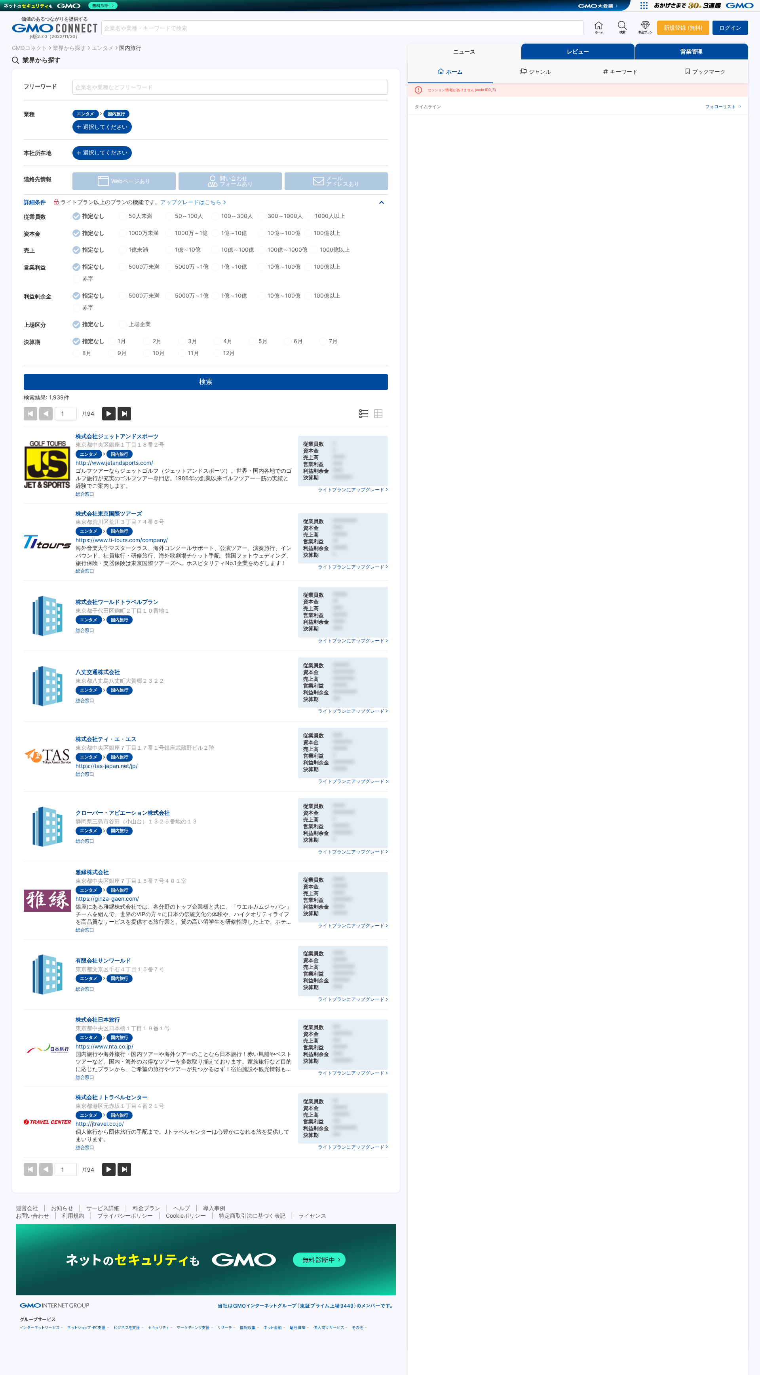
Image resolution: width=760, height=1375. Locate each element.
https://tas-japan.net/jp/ (107, 765)
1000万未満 (144, 232)
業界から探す (69, 47)
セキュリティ (158, 1327)
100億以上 (327, 232)
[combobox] (342, 27)
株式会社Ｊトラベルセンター (112, 1097)
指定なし (93, 215)
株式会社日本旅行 (98, 1019)
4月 (227, 341)
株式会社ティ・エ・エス (106, 738)
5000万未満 (144, 266)
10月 (159, 352)
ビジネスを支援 (127, 1327)
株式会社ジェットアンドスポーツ (117, 436)
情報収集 (248, 1327)
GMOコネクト (29, 47)
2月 (157, 341)
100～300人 (237, 215)
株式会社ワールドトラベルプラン (117, 601)
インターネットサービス (39, 1327)
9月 (122, 352)
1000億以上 (335, 249)
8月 (86, 352)
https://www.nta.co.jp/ (104, 1046)
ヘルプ (181, 1208)
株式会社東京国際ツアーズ (109, 513)
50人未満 (140, 215)
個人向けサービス (329, 1327)
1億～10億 (234, 232)
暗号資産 (298, 1327)
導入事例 (214, 1208)
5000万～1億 (192, 266)
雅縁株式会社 (92, 872)
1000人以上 (330, 215)
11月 (193, 352)
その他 (357, 1327)
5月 (263, 341)
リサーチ (225, 1327)
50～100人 (189, 215)
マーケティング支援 (193, 1327)
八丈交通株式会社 (98, 671)
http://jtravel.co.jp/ (100, 1123)
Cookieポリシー (186, 1215)
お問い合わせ (32, 1215)
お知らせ (62, 1208)
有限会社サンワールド (103, 960)
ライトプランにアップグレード (351, 490)
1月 (122, 341)
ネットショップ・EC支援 (86, 1327)
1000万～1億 (191, 232)
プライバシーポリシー (125, 1215)
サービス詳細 (103, 1208)
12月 (229, 352)
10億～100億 (284, 232)
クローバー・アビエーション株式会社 (123, 812)
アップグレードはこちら (190, 202)
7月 (333, 341)
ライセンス (312, 1215)
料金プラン (146, 1208)
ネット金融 (273, 1327)
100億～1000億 (288, 249)
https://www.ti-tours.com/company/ (122, 540)
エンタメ (102, 47)
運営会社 (27, 1208)
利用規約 (73, 1215)
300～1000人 (285, 215)
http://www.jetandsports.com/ (114, 462)
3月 (192, 341)
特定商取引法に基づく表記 (252, 1215)
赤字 (87, 278)
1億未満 (138, 249)
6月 (298, 341)
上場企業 (140, 324)
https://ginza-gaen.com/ (107, 898)
